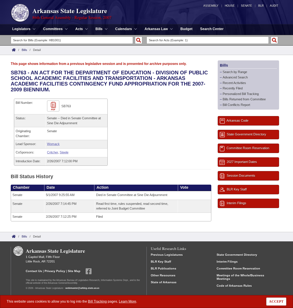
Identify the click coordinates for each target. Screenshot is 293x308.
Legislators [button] (21, 29)
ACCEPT (276, 301)
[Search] (138, 40)
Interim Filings (227, 261)
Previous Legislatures (167, 254)
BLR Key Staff (161, 261)
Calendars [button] (123, 29)
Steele (64, 152)
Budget (186, 29)
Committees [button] (53, 29)
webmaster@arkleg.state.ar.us (82, 288)
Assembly (211, 5)
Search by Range (235, 72)
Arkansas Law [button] (156, 29)
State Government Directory (237, 254)
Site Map (74, 271)
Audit (274, 5)
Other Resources (163, 275)
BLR (261, 5)
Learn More (127, 301)
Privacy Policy (55, 271)
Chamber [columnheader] (21, 187)
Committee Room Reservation (238, 268)
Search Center (212, 29)
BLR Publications (163, 268)
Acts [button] (79, 29)
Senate (246, 5)
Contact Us (34, 271)
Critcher (52, 152)
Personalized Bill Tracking (241, 94)
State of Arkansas (164, 282)
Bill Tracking (97, 301)
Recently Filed (233, 88)
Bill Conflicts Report (236, 105)
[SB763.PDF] (53, 106)
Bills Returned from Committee (244, 99)
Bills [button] (99, 29)
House (230, 5)
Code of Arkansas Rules (234, 285)
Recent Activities (234, 83)
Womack (53, 144)
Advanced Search (235, 77)
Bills (24, 50)
